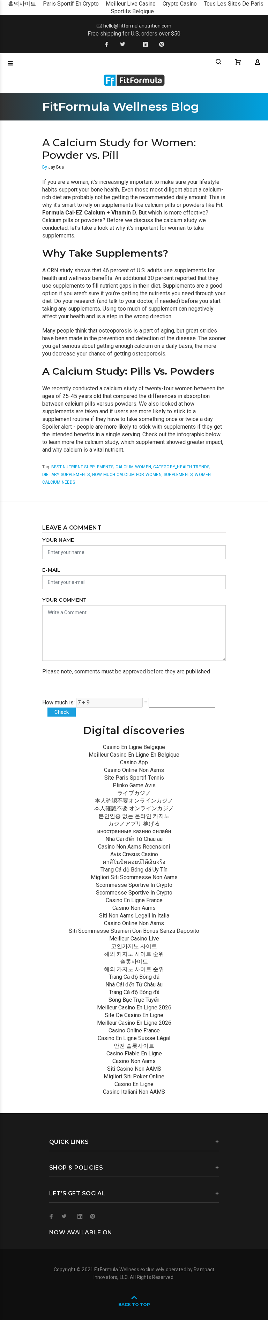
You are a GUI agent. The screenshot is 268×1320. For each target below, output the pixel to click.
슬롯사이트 (134, 961)
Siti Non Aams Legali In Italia (134, 915)
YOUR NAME (58, 540)
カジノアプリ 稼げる (134, 823)
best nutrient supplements (82, 466)
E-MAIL (51, 570)
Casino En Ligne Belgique (134, 747)
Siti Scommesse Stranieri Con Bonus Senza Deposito (134, 931)
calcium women (133, 466)
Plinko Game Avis (134, 785)
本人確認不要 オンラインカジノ (134, 808)
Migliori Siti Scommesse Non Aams (134, 877)
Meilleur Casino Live (134, 938)
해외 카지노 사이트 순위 (134, 954)
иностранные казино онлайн (134, 831)
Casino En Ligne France (134, 900)
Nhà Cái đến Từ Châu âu (134, 839)
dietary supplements (66, 474)
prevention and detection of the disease (146, 338)
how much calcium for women (127, 474)
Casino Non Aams (134, 908)
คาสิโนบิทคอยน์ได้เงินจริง (134, 862)
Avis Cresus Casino (134, 854)
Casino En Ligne (134, 1084)
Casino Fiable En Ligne (134, 1053)
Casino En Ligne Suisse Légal (134, 1038)
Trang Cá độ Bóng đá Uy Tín (134, 869)
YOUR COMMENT (64, 600)
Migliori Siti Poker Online (134, 1076)
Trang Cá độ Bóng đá (134, 977)
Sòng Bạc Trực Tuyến (134, 1000)
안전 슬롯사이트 (134, 1045)
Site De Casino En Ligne (134, 1015)
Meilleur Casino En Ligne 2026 (134, 1007)
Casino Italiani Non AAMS (134, 1091)
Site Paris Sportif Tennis (134, 777)
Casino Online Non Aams (134, 770)
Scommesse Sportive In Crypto (134, 885)
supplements (178, 474)
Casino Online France (134, 1030)
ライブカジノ (134, 793)
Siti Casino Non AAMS (134, 1068)
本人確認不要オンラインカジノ (134, 800)
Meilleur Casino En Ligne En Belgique (134, 754)
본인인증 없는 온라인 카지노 (134, 816)
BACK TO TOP (134, 1304)
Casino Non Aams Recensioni (134, 846)
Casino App (134, 762)
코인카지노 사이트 (134, 946)
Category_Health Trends (181, 466)
